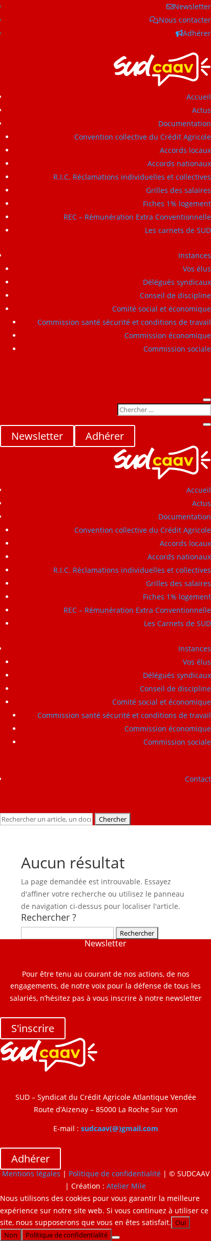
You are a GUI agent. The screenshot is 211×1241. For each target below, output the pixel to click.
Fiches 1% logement (177, 203)
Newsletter (192, 6)
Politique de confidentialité (115, 1173)
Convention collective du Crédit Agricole (142, 137)
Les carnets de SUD (178, 230)
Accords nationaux (179, 163)
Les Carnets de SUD (177, 623)
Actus (201, 110)
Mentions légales (31, 1173)
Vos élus (197, 269)
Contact (198, 779)
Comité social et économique (161, 309)
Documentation (184, 123)
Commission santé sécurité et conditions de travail (124, 322)
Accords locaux (185, 150)
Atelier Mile (126, 1186)
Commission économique (167, 335)
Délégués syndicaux (177, 282)
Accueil (198, 97)
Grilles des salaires (178, 190)
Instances (194, 255)
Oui (180, 1222)
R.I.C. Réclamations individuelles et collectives (132, 177)
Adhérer (197, 33)
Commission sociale (177, 349)
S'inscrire (32, 1028)
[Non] (116, 1237)
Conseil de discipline (175, 295)
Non (10, 1234)
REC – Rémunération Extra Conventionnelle (137, 217)
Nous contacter (185, 20)
